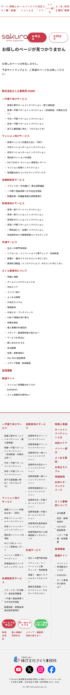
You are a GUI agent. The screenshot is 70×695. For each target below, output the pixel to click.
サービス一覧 (4, 8)
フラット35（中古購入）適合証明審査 (25, 185)
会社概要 (66, 8)
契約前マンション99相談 (19, 157)
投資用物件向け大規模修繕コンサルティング (37, 535)
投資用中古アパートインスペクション (37, 437)
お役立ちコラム (14, 302)
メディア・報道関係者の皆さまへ (23, 332)
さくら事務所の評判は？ (19, 394)
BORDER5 (12, 389)
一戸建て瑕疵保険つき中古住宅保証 (24, 191)
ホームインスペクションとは (27, 8)
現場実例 (11, 307)
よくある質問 (59, 8)
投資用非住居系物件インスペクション (37, 525)
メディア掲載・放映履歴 (19, 363)
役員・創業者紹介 (15, 352)
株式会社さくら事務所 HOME (18, 90)
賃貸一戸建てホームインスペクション (25, 224)
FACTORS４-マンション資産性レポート (26, 162)
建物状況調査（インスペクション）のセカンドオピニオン (35, 263)
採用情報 (7, 370)
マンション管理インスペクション (23, 167)
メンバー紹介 (50, 8)
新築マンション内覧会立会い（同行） (25, 142)
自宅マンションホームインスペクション (26, 152)
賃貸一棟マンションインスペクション (25, 214)
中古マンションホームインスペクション (26, 147)
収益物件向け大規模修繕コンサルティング (27, 234)
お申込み (36, 37)
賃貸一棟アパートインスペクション (24, 209)
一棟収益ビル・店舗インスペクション (25, 229)
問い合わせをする (15, 342)
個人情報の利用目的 (17, 327)
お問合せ (57, 37)
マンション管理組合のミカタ (21, 384)
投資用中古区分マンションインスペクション (37, 468)
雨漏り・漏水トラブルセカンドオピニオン (27, 258)
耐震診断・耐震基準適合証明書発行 (24, 196)
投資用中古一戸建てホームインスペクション (37, 503)
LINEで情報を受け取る (18, 317)
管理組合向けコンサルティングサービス (26, 172)
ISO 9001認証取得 (16, 358)
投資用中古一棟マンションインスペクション (37, 456)
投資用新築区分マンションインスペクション (37, 491)
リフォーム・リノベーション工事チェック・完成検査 (33, 253)
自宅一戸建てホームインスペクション (25, 123)
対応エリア (41, 8)
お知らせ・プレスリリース (20, 312)
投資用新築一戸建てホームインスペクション (37, 515)
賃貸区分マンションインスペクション (25, 219)
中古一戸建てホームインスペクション (25, 118)
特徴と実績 (13, 8)
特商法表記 (12, 322)
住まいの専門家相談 (17, 248)
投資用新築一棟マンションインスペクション (37, 479)
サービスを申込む (15, 337)
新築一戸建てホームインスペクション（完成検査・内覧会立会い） (37, 112)
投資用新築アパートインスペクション (37, 446)
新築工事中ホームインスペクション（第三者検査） (31, 105)
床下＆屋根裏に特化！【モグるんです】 (26, 128)
